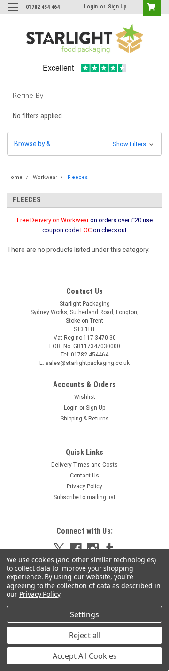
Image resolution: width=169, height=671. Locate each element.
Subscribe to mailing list (84, 497)
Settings (84, 614)
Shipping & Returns (85, 418)
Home (15, 177)
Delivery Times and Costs (84, 464)
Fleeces (78, 177)
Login (91, 6)
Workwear (45, 177)
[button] (84, 144)
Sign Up (117, 6)
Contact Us (84, 475)
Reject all (84, 635)
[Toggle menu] (13, 13)
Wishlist (84, 397)
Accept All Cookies (85, 656)
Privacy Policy (84, 486)
